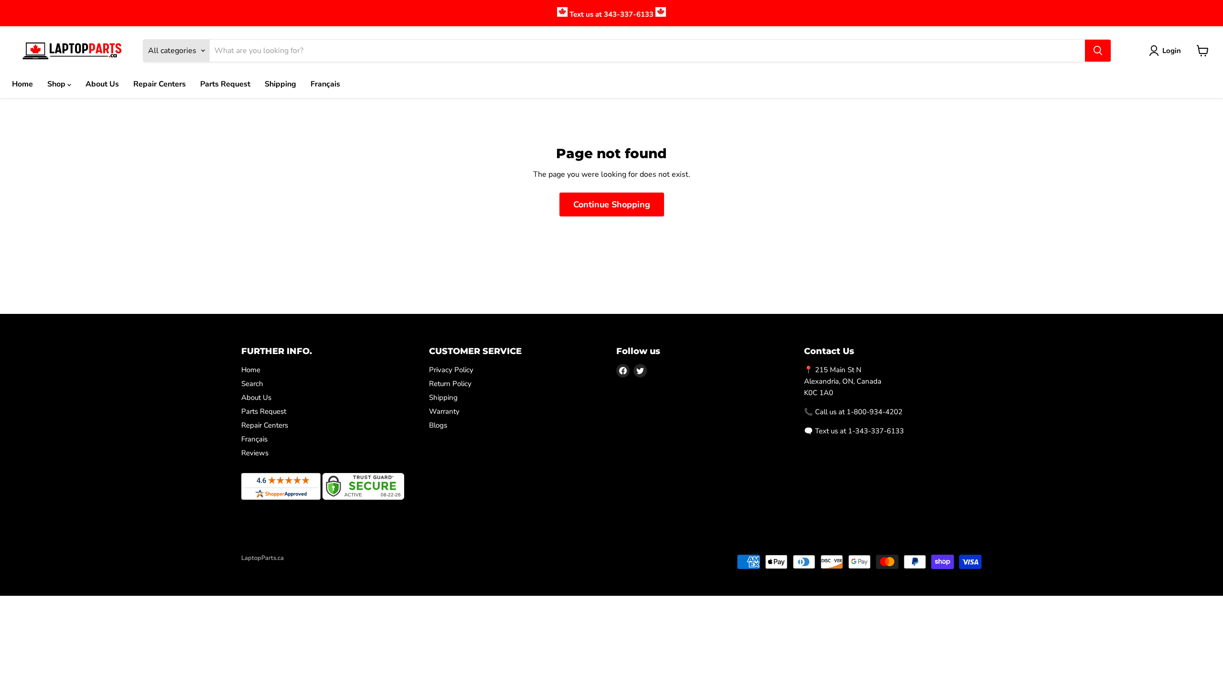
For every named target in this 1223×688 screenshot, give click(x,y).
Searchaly (297, 568)
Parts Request (225, 84)
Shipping (280, 84)
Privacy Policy (451, 370)
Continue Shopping (611, 204)
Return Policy (450, 383)
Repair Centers (159, 84)
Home (22, 84)
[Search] (1098, 51)
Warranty (444, 411)
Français (325, 84)
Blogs (438, 425)
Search (252, 383)
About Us (102, 84)
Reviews (254, 453)
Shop (57, 84)
